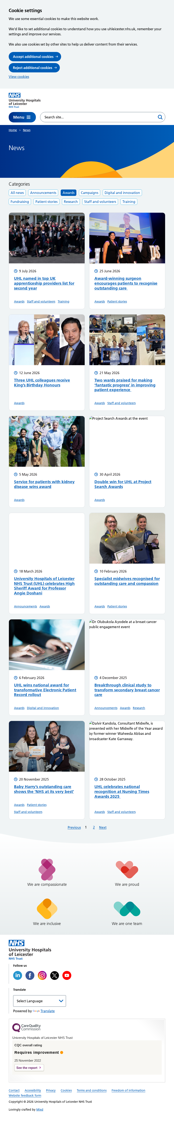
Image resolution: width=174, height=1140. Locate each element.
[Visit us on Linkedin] (17, 975)
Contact (14, 1090)
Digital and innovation (122, 193)
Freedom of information (128, 1090)
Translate (48, 1011)
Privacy (51, 1090)
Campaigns (89, 193)
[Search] (160, 117)
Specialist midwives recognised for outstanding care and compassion (127, 581)
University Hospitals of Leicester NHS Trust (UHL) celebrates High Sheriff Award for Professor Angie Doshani (44, 586)
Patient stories (46, 202)
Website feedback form (25, 1095)
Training (128, 202)
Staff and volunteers (100, 202)
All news (17, 193)
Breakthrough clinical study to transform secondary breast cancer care (127, 690)
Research (71, 202)
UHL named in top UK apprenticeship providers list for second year (44, 283)
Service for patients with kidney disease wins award (44, 484)
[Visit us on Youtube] (66, 975)
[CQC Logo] (26, 1031)
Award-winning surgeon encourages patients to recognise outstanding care (125, 283)
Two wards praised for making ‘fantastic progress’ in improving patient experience (125, 385)
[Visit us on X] (54, 975)
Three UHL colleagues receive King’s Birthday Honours (42, 383)
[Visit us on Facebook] (29, 975)
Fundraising (20, 202)
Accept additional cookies (33, 57)
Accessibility (33, 1090)
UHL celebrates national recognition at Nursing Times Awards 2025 (121, 791)
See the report (26, 1068)
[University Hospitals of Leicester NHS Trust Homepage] (25, 100)
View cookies (19, 77)
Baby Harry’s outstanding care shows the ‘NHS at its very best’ (44, 789)
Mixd (39, 1109)
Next (103, 827)
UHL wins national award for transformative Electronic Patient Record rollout (45, 690)
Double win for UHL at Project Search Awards (122, 484)
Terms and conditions (92, 1090)
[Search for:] (97, 117)
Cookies (66, 1090)
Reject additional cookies (32, 68)
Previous (74, 827)
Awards (68, 193)
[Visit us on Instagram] (42, 975)
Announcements (43, 193)
